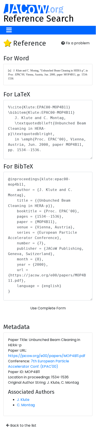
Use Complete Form (48, 308)
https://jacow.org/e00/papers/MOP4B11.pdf (46, 355)
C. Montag (26, 405)
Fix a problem (77, 43)
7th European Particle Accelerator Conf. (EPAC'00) (38, 364)
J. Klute (23, 399)
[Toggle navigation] (9, 30)
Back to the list (22, 425)
